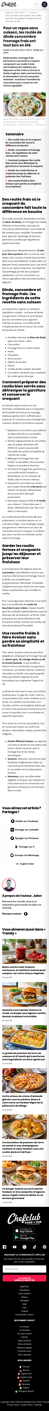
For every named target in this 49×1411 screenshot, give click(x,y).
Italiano (26, 1387)
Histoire (24, 1337)
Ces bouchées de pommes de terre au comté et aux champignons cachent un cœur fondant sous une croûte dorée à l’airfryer (23, 1147)
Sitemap (38, 1404)
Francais (26, 1366)
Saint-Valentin (24, 1293)
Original (24, 1311)
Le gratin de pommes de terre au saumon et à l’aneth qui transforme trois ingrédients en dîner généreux (23, 1056)
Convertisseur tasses (24, 1314)
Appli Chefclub (24, 1340)
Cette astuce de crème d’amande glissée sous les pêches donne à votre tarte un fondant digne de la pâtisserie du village (22, 1101)
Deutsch (26, 1370)
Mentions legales (24, 1347)
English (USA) (26, 1377)
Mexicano (26, 1384)
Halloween (24, 1300)
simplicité (40, 268)
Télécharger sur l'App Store (24, 1230)
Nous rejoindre (24, 1354)
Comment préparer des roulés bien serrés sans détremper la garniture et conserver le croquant (24, 163)
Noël (24, 1304)
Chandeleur (24, 1290)
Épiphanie (24, 1286)
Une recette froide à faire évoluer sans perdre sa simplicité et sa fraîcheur (23, 183)
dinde (18, 222)
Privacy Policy (13, 1404)
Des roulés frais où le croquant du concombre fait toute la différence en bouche (23, 142)
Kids (24, 1307)
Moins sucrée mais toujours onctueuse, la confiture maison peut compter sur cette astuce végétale (24, 970)
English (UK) (26, 1373)
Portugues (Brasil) (26, 1391)
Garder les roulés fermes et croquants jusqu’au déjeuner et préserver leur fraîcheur (23, 173)
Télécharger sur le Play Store (24, 1237)
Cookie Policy (27, 1404)
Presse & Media (24, 1344)
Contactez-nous (24, 1351)
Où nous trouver (24, 1333)
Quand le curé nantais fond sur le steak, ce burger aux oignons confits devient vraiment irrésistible (24, 1013)
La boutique (24, 1330)
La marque (24, 1326)
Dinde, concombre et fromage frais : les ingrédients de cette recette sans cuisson (23, 152)
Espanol (26, 1380)
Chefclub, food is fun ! (15, 12)
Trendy (32, 12)
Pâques (24, 1297)
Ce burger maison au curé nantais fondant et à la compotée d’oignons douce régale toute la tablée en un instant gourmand (23, 1193)
